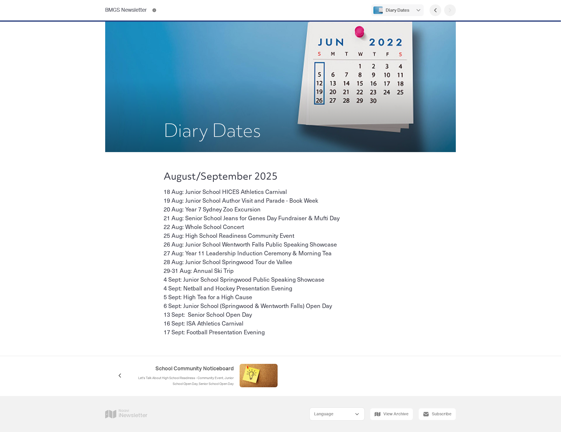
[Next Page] (450, 10)
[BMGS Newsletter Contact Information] (154, 10)
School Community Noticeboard (194, 368)
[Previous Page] (435, 10)
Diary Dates (397, 10)
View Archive (395, 414)
